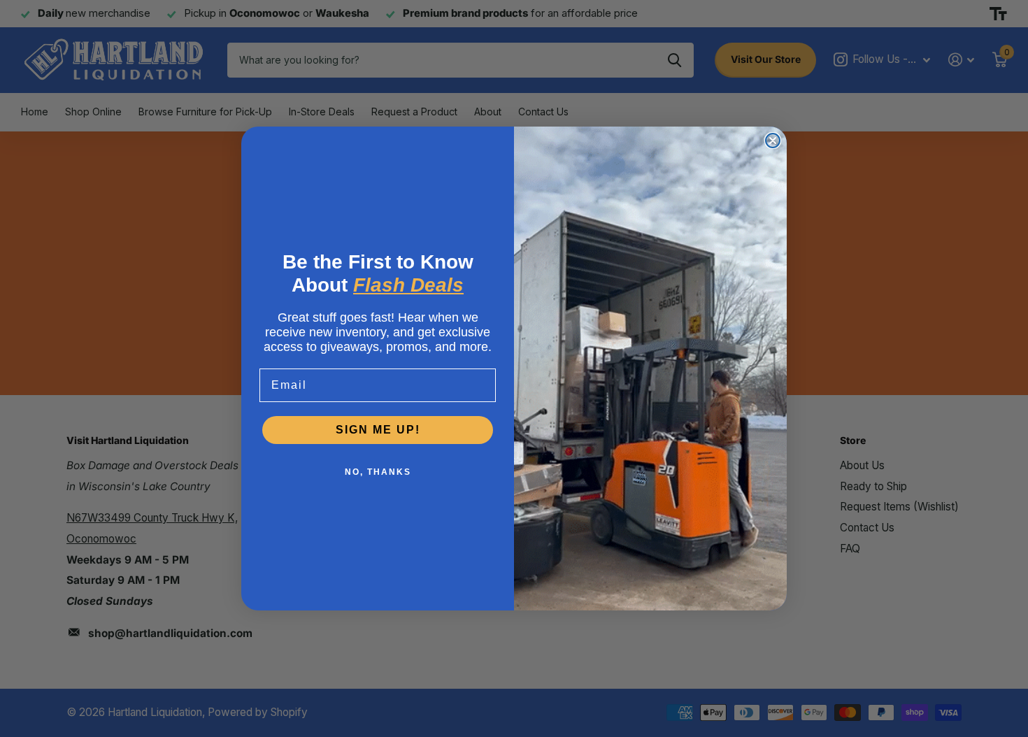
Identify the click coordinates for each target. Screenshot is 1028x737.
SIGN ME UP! (378, 430)
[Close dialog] (773, 141)
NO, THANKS (378, 472)
